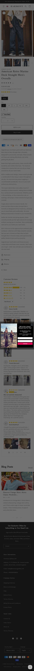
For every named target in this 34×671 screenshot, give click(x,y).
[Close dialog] (32, 325)
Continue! (25, 343)
